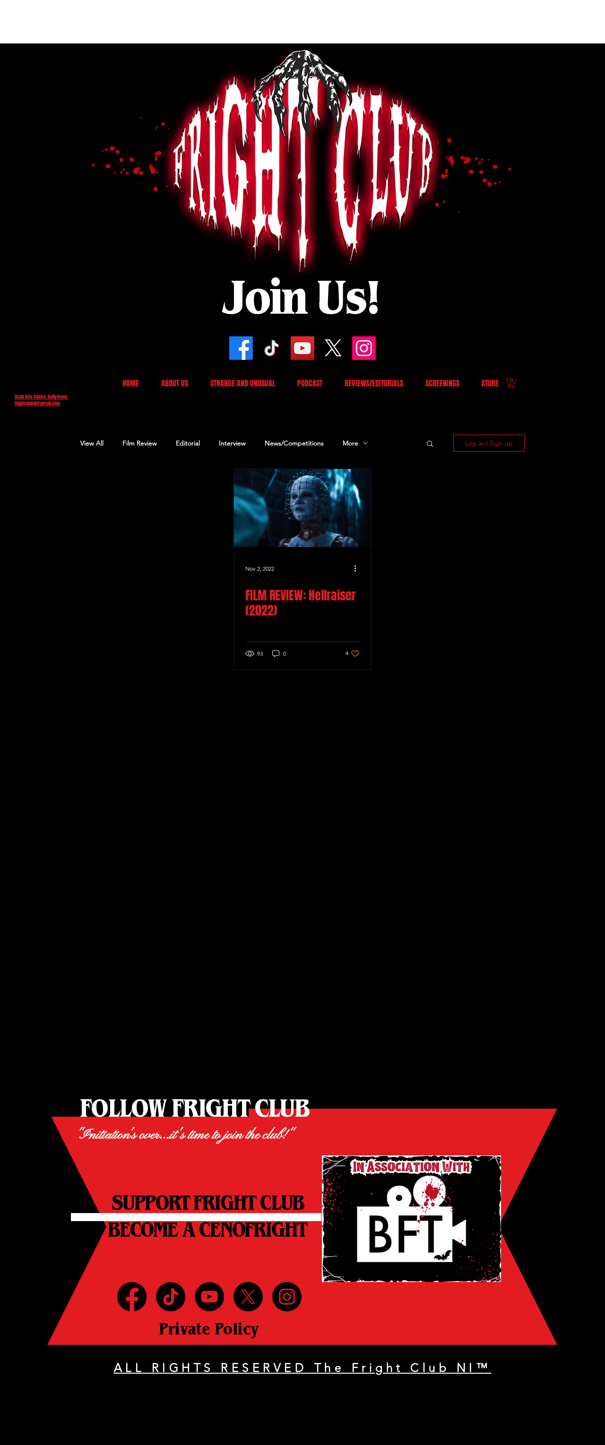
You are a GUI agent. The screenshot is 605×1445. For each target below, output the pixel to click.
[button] (436, 570)
